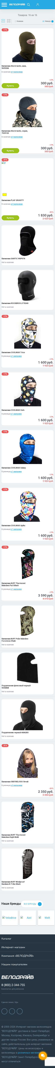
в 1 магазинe (16, 356)
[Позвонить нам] (44, 4)
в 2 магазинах (16, 785)
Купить (10, 85)
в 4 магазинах (17, 72)
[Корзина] (51, 4)
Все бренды (30, 904)
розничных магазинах (30, 1052)
